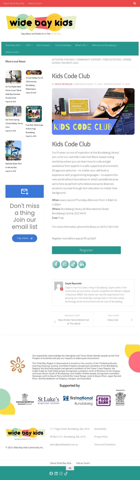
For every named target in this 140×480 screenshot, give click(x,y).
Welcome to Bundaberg (104, 45)
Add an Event (35, 3)
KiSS (28, 45)
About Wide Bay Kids (13, 3)
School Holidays (63, 45)
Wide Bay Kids (12, 45)
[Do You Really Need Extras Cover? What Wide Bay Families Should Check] (13, 77)
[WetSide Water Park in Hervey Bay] (13, 151)
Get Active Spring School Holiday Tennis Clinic (14, 123)
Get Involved (43, 45)
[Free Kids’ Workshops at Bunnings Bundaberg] (34, 114)
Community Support (88, 59)
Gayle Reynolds (63, 84)
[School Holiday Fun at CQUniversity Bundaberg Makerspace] (34, 73)
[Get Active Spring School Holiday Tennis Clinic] (13, 112)
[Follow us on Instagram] (61, 473)
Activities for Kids (63, 59)
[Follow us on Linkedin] (56, 473)
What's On (80, 45)
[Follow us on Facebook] (51, 473)
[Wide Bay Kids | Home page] (41, 24)
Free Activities (112, 59)
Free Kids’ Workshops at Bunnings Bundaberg (34, 129)
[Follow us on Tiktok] (66, 473)
